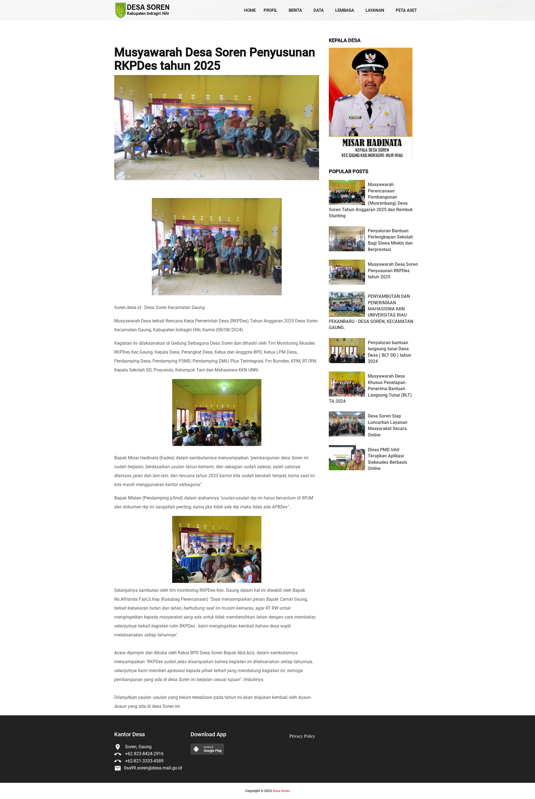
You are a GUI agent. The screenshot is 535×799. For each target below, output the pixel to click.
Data (318, 10)
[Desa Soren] (143, 10)
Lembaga (344, 10)
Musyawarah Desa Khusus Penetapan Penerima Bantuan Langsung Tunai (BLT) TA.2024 (370, 388)
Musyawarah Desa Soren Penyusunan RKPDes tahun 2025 (214, 59)
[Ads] (370, 157)
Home (250, 10)
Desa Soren (281, 791)
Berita (295, 10)
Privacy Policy (302, 736)
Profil (270, 10)
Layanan (375, 10)
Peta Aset (406, 10)
